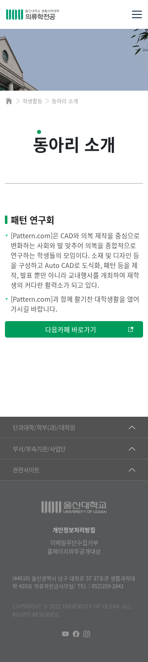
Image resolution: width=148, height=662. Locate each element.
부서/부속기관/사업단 (39, 448)
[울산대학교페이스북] (76, 634)
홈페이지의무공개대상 (74, 551)
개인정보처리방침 (74, 530)
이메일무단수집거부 (74, 542)
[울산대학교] (74, 507)
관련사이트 (26, 469)
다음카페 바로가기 (70, 329)
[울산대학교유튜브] (65, 634)
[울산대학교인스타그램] (86, 634)
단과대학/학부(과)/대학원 (44, 427)
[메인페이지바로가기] (48, 14)
